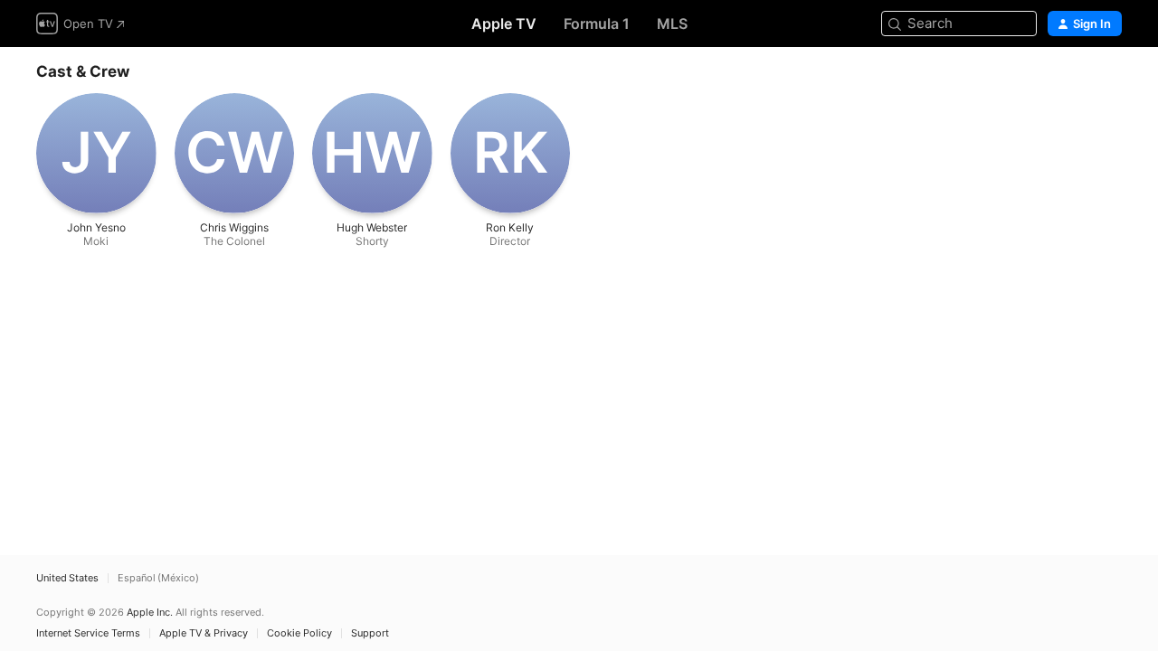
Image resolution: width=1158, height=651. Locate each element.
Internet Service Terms (88, 633)
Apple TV (503, 23)
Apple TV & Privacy (203, 633)
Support (370, 633)
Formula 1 (597, 23)
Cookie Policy (299, 633)
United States (67, 578)
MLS (672, 23)
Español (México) (158, 578)
